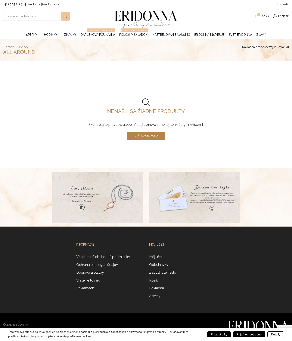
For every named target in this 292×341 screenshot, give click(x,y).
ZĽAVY (261, 34)
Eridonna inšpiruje (209, 34)
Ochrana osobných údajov (97, 265)
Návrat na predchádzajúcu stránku (265, 47)
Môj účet (156, 257)
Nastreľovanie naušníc (171, 34)
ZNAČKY (70, 34)
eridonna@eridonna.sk (43, 4)
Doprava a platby (90, 272)
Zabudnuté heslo (162, 272)
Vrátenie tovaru (88, 280)
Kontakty (283, 4)
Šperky (31, 34)
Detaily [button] (275, 334)
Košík (153, 280)
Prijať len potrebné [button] (249, 334)
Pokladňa (156, 288)
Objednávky (158, 265)
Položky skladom (133, 33)
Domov (8, 47)
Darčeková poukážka (98, 33)
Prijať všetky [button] (219, 334)
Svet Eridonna (240, 34)
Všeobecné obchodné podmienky (103, 257)
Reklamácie (85, 288)
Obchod (23, 47)
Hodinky (50, 34)
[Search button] (65, 16)
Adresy (154, 296)
